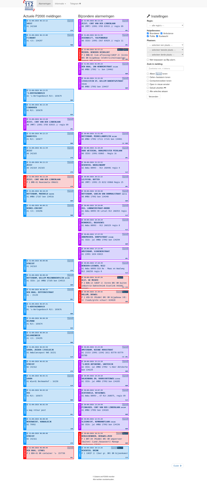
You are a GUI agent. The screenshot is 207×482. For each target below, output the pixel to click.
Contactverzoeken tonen (161, 80)
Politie (152, 36)
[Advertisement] (48, 67)
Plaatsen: (151, 40)
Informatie (59, 3)
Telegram (74, 3)
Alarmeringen (45, 3)
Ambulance (168, 33)
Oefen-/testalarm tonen (160, 77)
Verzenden (153, 96)
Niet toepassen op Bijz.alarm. (163, 59)
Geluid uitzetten (157, 87)
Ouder (176, 465)
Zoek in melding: (155, 63)
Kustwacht (163, 36)
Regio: (150, 20)
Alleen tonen (159, 73)
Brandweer (154, 33)
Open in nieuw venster (160, 84)
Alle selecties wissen (159, 91)
